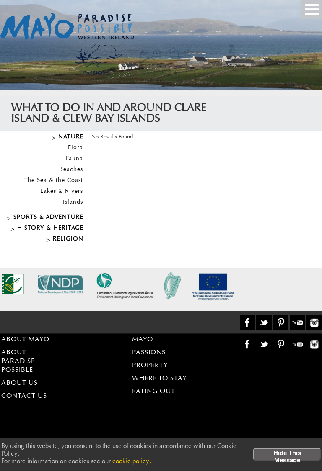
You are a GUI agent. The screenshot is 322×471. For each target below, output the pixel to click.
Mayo (142, 339)
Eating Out (153, 391)
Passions (149, 352)
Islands (73, 202)
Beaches (71, 170)
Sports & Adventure (48, 217)
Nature (70, 137)
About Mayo (25, 339)
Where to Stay (159, 378)
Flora (75, 148)
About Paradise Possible (18, 361)
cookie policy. (131, 461)
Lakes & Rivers (61, 192)
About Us (19, 383)
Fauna (74, 159)
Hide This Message (287, 455)
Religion (68, 239)
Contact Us (24, 396)
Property (150, 365)
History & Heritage (50, 228)
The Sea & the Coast (53, 181)
